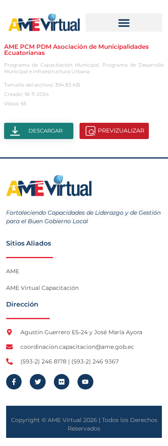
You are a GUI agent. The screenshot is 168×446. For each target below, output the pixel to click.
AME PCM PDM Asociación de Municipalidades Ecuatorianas (76, 50)
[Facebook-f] (14, 381)
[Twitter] (37, 381)
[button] (124, 22)
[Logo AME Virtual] (44, 22)
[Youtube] (85, 381)
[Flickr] (61, 381)
